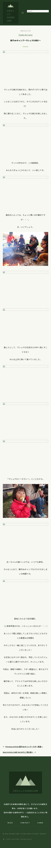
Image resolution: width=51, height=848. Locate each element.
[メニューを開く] (22, 12)
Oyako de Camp (25, 34)
